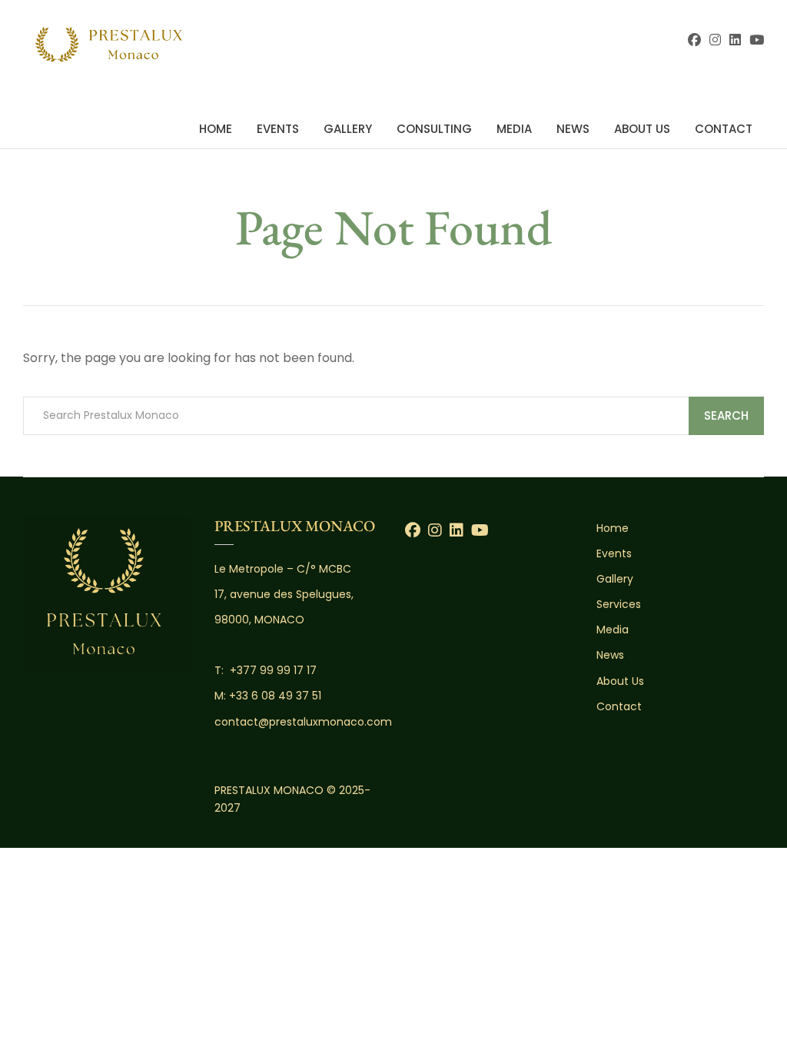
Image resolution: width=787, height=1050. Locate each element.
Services (618, 604)
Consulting (434, 129)
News (572, 129)
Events (278, 129)
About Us (642, 129)
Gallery (348, 129)
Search (726, 415)
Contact (723, 129)
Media (514, 129)
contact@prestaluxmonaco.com (303, 721)
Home (215, 129)
